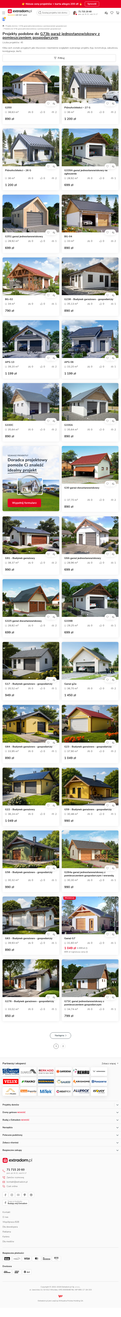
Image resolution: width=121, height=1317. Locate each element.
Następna (59, 1035)
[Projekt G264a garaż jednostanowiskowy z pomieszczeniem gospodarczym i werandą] (90, 849)
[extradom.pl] (20, 11)
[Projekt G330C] (31, 402)
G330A (68, 425)
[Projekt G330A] (90, 402)
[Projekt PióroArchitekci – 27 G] (90, 84)
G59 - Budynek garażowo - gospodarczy (88, 809)
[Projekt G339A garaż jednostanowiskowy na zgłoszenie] (90, 147)
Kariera (6, 1236)
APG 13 (9, 362)
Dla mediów (8, 1241)
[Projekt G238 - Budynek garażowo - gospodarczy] (90, 276)
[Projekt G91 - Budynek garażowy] (31, 535)
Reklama (7, 1231)
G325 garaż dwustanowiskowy (23, 621)
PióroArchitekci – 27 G (77, 107)
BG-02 (9, 299)
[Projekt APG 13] (31, 339)
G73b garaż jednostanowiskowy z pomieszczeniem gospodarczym (43, 26)
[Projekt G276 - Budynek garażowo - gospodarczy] (31, 978)
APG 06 (69, 362)
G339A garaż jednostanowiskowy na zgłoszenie (85, 172)
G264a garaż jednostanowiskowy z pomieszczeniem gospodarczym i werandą (89, 874)
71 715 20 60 (85, 11)
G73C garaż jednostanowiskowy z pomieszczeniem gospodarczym (84, 1003)
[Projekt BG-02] (31, 276)
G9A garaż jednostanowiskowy (82, 558)
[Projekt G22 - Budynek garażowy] (31, 786)
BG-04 (68, 236)
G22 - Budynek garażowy (20, 809)
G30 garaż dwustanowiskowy (81, 488)
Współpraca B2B (11, 1221)
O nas (5, 1217)
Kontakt (6, 1212)
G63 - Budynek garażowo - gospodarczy (28, 938)
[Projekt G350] (31, 84)
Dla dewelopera (10, 1226)
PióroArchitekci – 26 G (18, 170)
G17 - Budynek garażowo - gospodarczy (28, 684)
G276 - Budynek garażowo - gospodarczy (29, 1001)
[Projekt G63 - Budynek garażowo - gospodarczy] (31, 915)
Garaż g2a (70, 684)
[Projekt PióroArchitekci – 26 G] (31, 147)
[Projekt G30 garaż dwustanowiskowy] (90, 465)
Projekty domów (11, 26)
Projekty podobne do (51, 35)
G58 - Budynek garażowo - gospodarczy (28, 872)
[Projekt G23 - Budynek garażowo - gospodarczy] (90, 724)
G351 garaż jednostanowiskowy (24, 236)
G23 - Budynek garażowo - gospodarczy (88, 746)
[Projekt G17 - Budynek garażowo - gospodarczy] (31, 661)
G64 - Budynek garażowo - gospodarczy (28, 746)
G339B (68, 621)
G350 (8, 107)
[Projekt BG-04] (90, 213)
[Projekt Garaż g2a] (90, 661)
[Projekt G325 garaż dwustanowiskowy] (31, 598)
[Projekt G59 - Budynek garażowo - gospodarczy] (90, 786)
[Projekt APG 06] (90, 339)
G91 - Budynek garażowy (20, 558)
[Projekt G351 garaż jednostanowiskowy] (31, 213)
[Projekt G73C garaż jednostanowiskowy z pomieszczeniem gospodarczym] (90, 978)
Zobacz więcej (109, 1063)
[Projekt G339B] (90, 598)
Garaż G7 (69, 938)
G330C (9, 425)
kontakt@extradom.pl (17, 1182)
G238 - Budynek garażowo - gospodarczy (88, 299)
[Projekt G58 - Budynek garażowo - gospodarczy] (31, 849)
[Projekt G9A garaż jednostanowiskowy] (90, 535)
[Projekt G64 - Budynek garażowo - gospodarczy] (31, 724)
